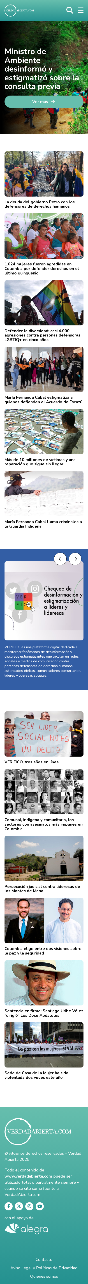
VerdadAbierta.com (22, 1194)
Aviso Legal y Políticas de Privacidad (44, 1268)
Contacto (44, 1259)
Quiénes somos (44, 1276)
